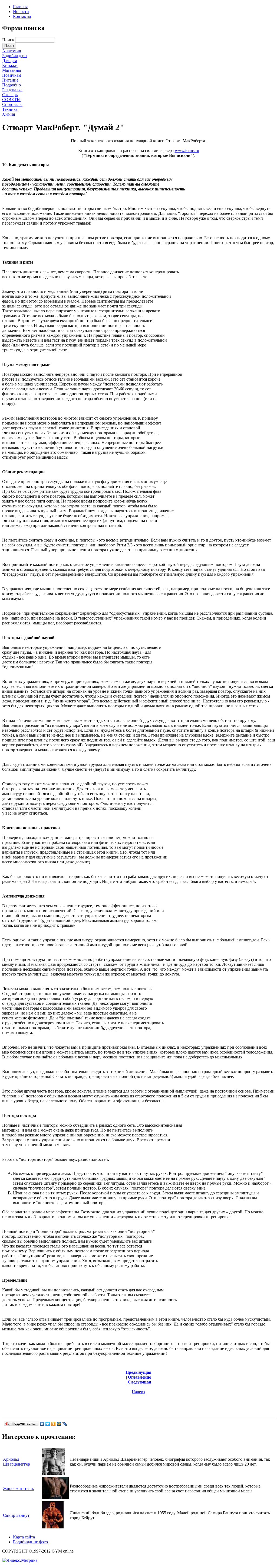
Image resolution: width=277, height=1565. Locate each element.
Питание (10, 80)
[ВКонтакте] (42, 1423)
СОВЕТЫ (11, 99)
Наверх (138, 1391)
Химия (8, 114)
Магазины (11, 70)
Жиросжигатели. (18, 1488)
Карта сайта (24, 1537)
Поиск (8, 39)
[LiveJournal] (65, 1423)
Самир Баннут (16, 1515)
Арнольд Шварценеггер (16, 1461)
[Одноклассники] (53, 1423)
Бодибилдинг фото (30, 1542)
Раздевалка (12, 90)
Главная (20, 6)
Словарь (10, 94)
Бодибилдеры (14, 55)
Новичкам (11, 75)
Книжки (10, 65)
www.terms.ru (187, 150)
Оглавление (139, 1377)
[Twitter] (48, 1423)
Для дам (9, 60)
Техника (10, 109)
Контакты (22, 16)
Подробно (11, 85)
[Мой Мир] (59, 1423)
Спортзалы (12, 104)
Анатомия (11, 50)
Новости (21, 11)
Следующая (139, 1382)
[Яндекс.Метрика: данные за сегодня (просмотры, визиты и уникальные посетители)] (19, 1560)
